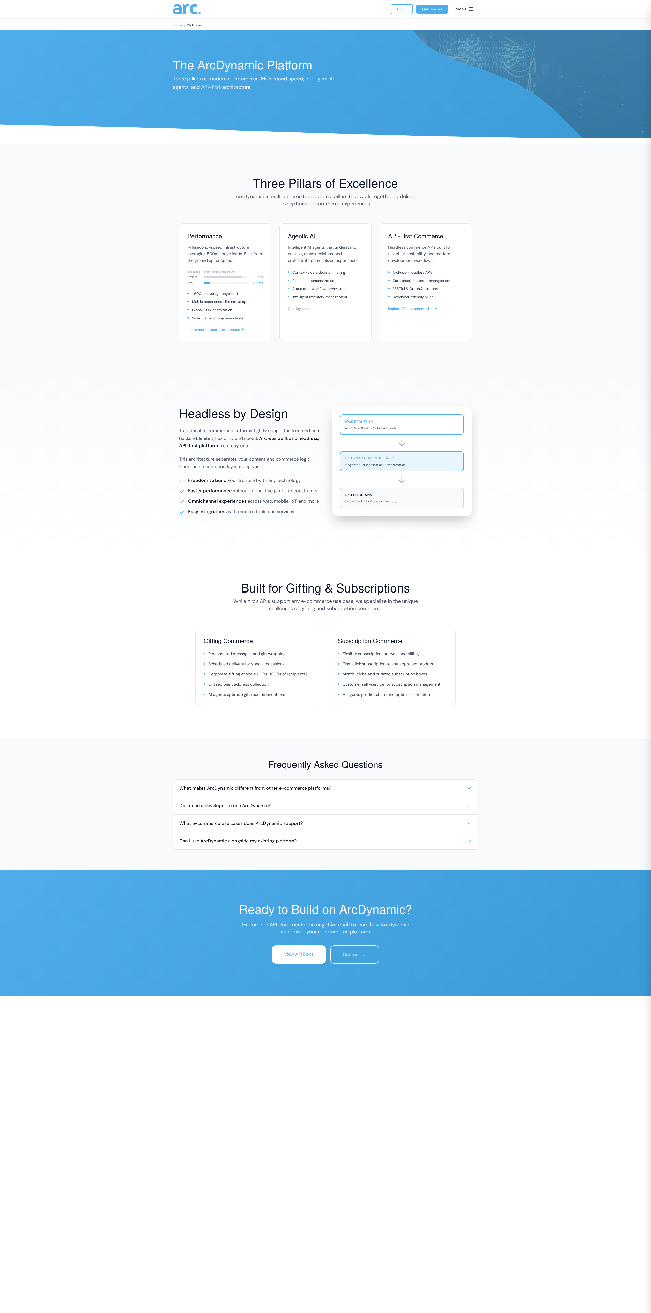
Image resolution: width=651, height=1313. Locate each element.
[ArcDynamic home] (187, 9)
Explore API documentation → (412, 308)
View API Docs (299, 954)
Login (401, 9)
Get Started (432, 9)
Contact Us (355, 954)
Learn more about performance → (215, 329)
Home (178, 25)
